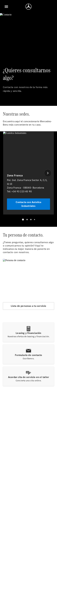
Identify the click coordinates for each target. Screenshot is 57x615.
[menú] (6, 6)
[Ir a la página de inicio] (28, 6)
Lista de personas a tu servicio (28, 306)
